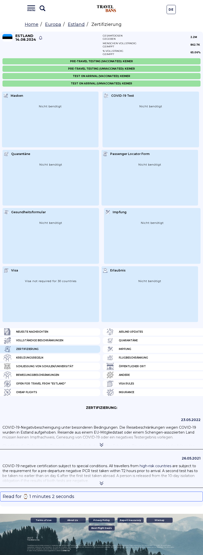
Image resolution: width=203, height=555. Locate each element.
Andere (124, 375)
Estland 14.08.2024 (25, 37)
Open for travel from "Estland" (41, 383)
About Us (72, 520)
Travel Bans (106, 8)
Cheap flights (26, 392)
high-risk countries (155, 466)
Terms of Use (43, 520)
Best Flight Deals (101, 528)
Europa (53, 24)
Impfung (125, 349)
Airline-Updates (131, 331)
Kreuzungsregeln (29, 357)
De (171, 9)
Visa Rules (126, 383)
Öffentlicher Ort (132, 366)
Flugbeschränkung (133, 357)
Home (31, 24)
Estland (76, 24)
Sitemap (159, 520)
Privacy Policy (101, 520)
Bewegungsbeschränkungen (37, 375)
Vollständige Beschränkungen (39, 340)
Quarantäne (128, 340)
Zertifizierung (27, 349)
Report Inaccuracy (130, 520)
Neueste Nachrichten (32, 331)
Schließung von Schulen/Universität (45, 366)
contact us (65, 551)
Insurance (126, 392)
